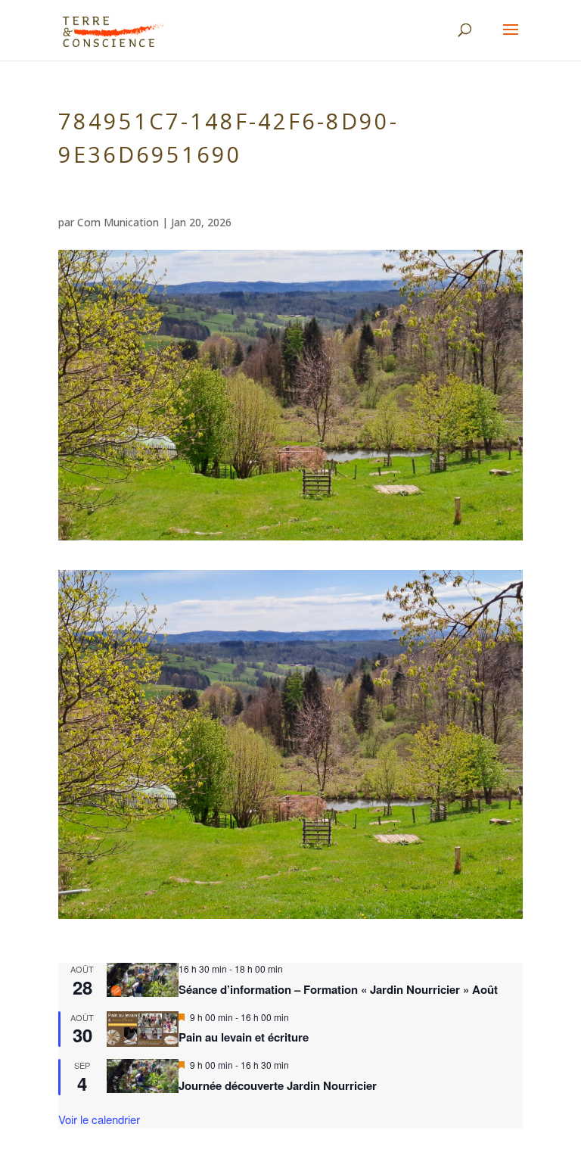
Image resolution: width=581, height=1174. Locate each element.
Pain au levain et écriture (244, 1037)
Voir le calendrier (99, 1119)
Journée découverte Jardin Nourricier (278, 1085)
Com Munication (118, 222)
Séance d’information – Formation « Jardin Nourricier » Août (338, 989)
